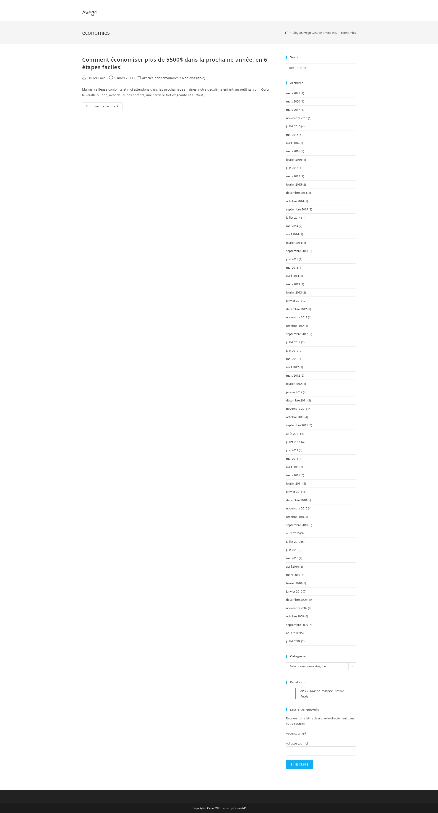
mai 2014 (292, 226)
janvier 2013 (294, 301)
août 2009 (293, 633)
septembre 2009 (297, 625)
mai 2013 (292, 267)
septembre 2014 (297, 209)
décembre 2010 (296, 500)
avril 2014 (292, 234)
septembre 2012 (297, 334)
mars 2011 (293, 475)
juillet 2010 (293, 542)
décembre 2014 (296, 193)
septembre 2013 (297, 251)
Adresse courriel (297, 743)
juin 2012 (292, 351)
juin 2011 (292, 450)
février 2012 (294, 384)
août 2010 (293, 533)
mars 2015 (293, 176)
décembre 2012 (296, 309)
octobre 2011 (295, 417)
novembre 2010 (296, 508)
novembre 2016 (296, 118)
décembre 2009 (296, 600)
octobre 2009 (295, 616)
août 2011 (293, 434)
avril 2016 (292, 143)
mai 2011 (292, 458)
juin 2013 (292, 259)
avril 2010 (292, 566)
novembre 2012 (296, 317)
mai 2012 (292, 359)
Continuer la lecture (104, 107)
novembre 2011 (296, 408)
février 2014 (294, 243)
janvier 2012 (294, 392)
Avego (90, 12)
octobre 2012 (295, 326)
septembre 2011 (297, 425)
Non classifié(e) (193, 78)
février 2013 (294, 292)
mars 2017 (293, 110)
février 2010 (294, 583)
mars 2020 (293, 101)
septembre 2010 (297, 525)
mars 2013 (293, 284)
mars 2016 (293, 151)
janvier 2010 (294, 591)
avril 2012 (292, 367)
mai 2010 (292, 558)
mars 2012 (293, 375)
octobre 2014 (295, 201)
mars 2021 (293, 93)
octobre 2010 (295, 517)
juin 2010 (292, 550)
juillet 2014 (293, 217)
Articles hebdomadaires (160, 78)
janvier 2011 (294, 492)
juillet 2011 (293, 442)
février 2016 (294, 159)
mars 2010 (293, 575)
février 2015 (294, 184)
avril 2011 (292, 467)
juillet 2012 (293, 342)
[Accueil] (286, 33)
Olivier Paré (96, 78)
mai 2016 (292, 135)
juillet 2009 (293, 641)
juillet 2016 (293, 126)
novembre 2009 (296, 608)
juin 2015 (292, 168)
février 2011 (294, 483)
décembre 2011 (296, 400)
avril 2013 (292, 276)
